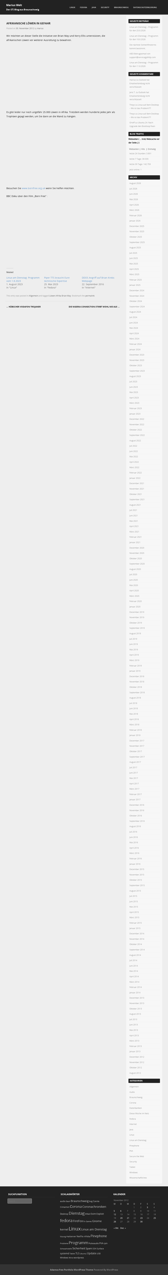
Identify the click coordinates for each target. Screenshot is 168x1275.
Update (91, 1253)
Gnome (97, 1221)
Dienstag (77, 1213)
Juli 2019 (133, 639)
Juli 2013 (133, 1019)
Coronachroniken (94, 1207)
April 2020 (134, 590)
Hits (143, 149)
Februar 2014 (135, 987)
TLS (77, 1253)
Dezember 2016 (136, 805)
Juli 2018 (133, 703)
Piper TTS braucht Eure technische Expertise (57, 279)
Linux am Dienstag (137, 1140)
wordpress (79, 1257)
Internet (133, 1124)
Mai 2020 (133, 585)
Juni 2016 (133, 837)
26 (115, 1221)
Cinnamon (64, 1207)
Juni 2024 (133, 322)
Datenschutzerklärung (145, 7)
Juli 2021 (133, 510)
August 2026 (135, 183)
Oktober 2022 (135, 429)
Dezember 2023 (136, 354)
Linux (72, 7)
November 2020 (136, 553)
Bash (68, 1201)
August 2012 (135, 1073)
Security (105, 7)
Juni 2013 (133, 1024)
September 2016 (137, 821)
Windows (133, 1172)
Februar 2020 (135, 601)
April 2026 (134, 204)
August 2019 (135, 633)
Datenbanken (135, 1108)
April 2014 (134, 976)
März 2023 (134, 403)
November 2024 (136, 295)
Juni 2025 (133, 258)
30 (141, 1221)
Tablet (132, 1167)
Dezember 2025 (136, 226)
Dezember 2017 (136, 740)
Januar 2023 (134, 413)
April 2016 (134, 847)
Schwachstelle (66, 1248)
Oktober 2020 (135, 558)
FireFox (78, 1221)
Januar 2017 (134, 799)
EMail (87, 1214)
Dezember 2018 (136, 676)
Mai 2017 (133, 778)
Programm (78, 1242)
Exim (93, 1213)
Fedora (83, 7)
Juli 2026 (133, 188)
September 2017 (137, 756)
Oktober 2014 (135, 944)
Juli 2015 (133, 896)
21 (128, 1218)
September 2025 (137, 242)
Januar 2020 (134, 606)
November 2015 (136, 874)
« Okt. (116, 1228)
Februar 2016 (135, 858)
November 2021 (136, 488)
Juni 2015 (133, 901)
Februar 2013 (135, 1046)
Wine (71, 1257)
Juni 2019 (133, 644)
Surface (100, 1248)
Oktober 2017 (135, 751)
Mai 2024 (133, 328)
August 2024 (135, 311)
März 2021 (134, 531)
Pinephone (134, 1145)
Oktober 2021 (135, 494)
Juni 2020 (133, 579)
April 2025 (134, 269)
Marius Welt (14, 5)
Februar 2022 (135, 472)
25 (155, 1218)
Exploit (100, 1213)
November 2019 (136, 617)
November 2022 (136, 424)
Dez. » (123, 1228)
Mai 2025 (133, 263)
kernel (64, 1229)
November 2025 (136, 231)
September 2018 (137, 692)
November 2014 (136, 939)
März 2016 (134, 853)
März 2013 (134, 1040)
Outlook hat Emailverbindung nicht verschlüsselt (139, 83)
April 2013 (134, 1035)
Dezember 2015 (136, 869)
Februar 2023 (135, 408)
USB (99, 1253)
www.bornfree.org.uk (33, 188)
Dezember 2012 (136, 1056)
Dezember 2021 (136, 483)
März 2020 (134, 596)
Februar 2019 (135, 665)
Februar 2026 (135, 215)
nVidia (87, 1236)
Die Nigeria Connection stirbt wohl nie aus (94, 306)
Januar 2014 (134, 992)
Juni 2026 (133, 194)
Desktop (64, 1213)
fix (84, 1221)
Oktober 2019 (135, 622)
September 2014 (137, 949)
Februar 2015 (135, 922)
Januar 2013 (134, 1051)
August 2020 (135, 569)
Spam (89, 1248)
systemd (64, 1253)
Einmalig (152, 149)
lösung (63, 1236)
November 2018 (136, 681)
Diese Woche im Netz (139, 1113)
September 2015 (137, 885)
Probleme (64, 1243)
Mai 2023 (133, 392)
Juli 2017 (133, 767)
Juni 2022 (133, 451)
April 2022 (134, 462)
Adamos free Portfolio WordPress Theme (71, 1269)
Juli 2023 (133, 381)
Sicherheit (78, 1248)
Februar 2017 (135, 794)
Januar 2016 (134, 864)
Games (89, 1221)
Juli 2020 (133, 574)
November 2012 (136, 1062)
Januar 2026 (134, 220)
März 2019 (134, 660)
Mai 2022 (133, 456)
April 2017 (134, 783)
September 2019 (137, 628)
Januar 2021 (134, 542)
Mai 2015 (133, 906)
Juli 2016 (133, 831)
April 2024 (134, 333)
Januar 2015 (134, 928)
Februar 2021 (135, 537)
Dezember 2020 (136, 547)
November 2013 (136, 1003)
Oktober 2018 (135, 687)
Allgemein (33, 295)
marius (40, 28)
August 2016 (135, 826)
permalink (89, 295)
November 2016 (136, 810)
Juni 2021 (133, 515)
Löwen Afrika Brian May (60, 295)
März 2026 (134, 210)
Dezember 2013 (136, 997)
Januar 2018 (134, 735)
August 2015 (135, 890)
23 (141, 1218)
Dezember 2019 (136, 612)
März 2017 (134, 788)
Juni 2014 (133, 965)
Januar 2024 (134, 349)
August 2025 (135, 247)
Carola (96, 1201)
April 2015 (134, 912)
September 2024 (137, 306)
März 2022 (134, 467)
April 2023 (134, 397)
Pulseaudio (94, 1243)
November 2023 (136, 360)
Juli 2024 (133, 317)
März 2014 (134, 982)
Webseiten (134, 149)
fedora (66, 1220)
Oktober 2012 (135, 1067)
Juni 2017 (133, 772)
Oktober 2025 (135, 236)
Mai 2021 (133, 521)
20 (121, 1218)
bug (91, 1201)
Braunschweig (121, 7)
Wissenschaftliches (138, 1177)
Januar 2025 (134, 285)
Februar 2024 (135, 344)
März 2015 (134, 917)
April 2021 (134, 526)
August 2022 (135, 440)
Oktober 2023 (135, 365)
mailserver (71, 1236)
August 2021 (135, 504)
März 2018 (134, 724)
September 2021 (137, 499)
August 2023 (135, 376)
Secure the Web (136, 1156)
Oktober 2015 (135, 880)
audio (63, 1201)
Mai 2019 (133, 649)
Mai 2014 (133, 971)
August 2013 (135, 1014)
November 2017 (136, 746)
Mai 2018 (133, 713)
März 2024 (134, 338)
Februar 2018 (135, 730)
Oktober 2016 (135, 815)
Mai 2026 (133, 199)
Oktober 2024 (135, 301)
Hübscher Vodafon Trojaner (23, 306)
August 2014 (135, 955)
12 (115, 1214)
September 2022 (137, 435)
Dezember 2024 (136, 290)
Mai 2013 (133, 1030)
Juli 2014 (133, 960)
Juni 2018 (133, 708)
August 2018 (135, 697)
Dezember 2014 (136, 933)
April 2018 (134, 719)
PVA (131, 1151)
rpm (105, 1243)
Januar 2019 (134, 671)
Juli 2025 (133, 253)
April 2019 (134, 654)
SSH (94, 1248)
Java (94, 7)
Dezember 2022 (136, 419)
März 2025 (134, 274)
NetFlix (80, 1236)
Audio (132, 1092)
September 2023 (137, 370)
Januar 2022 (134, 478)
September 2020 (137, 563)
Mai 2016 (133, 842)
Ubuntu (83, 1253)
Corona (132, 1102)
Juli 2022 (133, 445)
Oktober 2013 (135, 1008)
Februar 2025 (135, 279)
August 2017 (135, 762)
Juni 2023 (133, 387)
